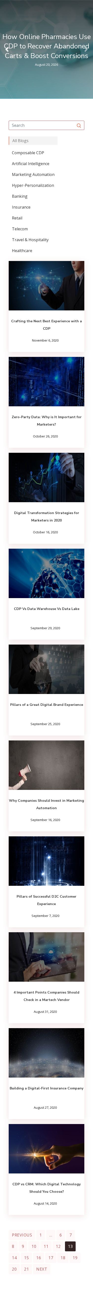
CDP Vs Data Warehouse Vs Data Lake (46, 609)
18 (63, 1257)
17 (50, 1257)
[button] (7, 49)
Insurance (21, 207)
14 (14, 1257)
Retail (17, 218)
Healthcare (22, 250)
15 (26, 1257)
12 (58, 1246)
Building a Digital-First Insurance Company (46, 1088)
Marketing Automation (33, 174)
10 (33, 1246)
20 (14, 1269)
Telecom (20, 229)
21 (26, 1269)
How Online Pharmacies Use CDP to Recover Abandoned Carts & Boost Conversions (46, 46)
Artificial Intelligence (30, 163)
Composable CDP (28, 152)
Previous (22, 1235)
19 (75, 1257)
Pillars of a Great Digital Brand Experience (46, 704)
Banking (20, 196)
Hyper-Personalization (33, 185)
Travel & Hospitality (30, 239)
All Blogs (20, 140)
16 (38, 1257)
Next (41, 1269)
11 (46, 1246)
